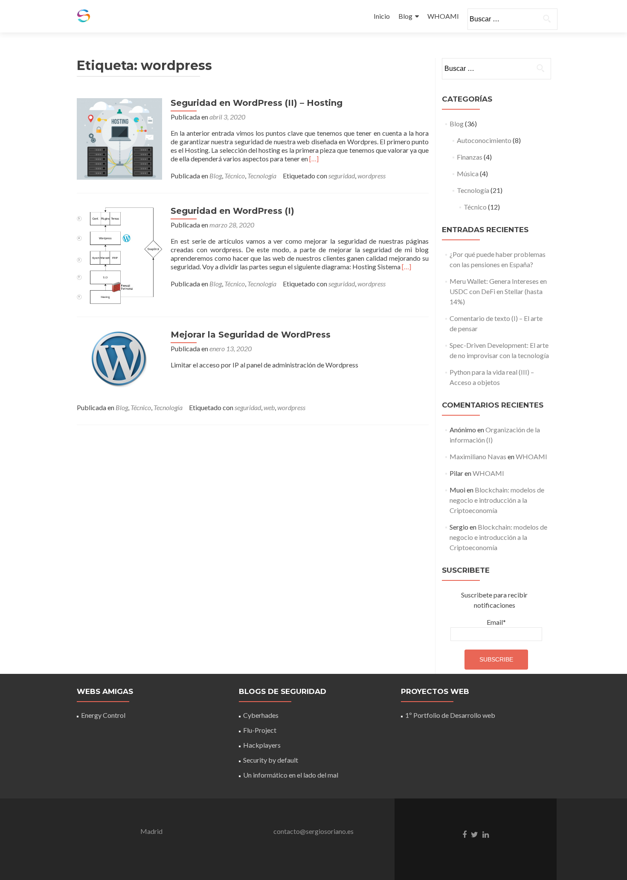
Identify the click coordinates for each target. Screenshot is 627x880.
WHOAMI (443, 16)
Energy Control (103, 715)
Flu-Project (259, 730)
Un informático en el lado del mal (290, 775)
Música (468, 173)
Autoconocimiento (484, 140)
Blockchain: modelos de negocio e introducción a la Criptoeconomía (497, 500)
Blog (405, 16)
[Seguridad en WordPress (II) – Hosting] (119, 138)
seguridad (341, 176)
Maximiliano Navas (478, 456)
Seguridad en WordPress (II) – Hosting (257, 103)
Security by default (270, 760)
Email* (496, 622)
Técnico (234, 176)
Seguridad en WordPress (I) (232, 211)
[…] (314, 158)
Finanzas (469, 157)
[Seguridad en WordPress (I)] (119, 254)
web (269, 407)
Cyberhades (261, 715)
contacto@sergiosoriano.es (313, 831)
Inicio (382, 16)
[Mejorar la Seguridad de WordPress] (119, 358)
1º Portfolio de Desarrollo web (450, 715)
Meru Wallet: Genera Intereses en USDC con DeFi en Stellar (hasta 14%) (498, 291)
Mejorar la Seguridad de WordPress (251, 334)
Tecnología (261, 176)
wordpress (371, 176)
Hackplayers (262, 745)
